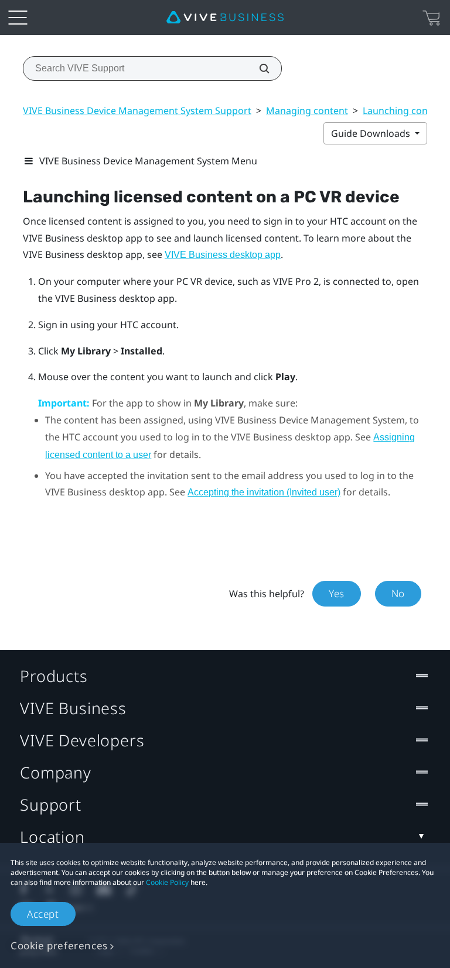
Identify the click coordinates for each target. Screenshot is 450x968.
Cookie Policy (167, 882)
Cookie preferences (59, 945)
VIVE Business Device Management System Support (137, 110)
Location (52, 837)
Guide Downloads (371, 133)
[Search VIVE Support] (258, 68)
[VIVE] (225, 17)
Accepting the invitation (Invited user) (264, 492)
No (398, 593)
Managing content (307, 110)
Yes (337, 593)
